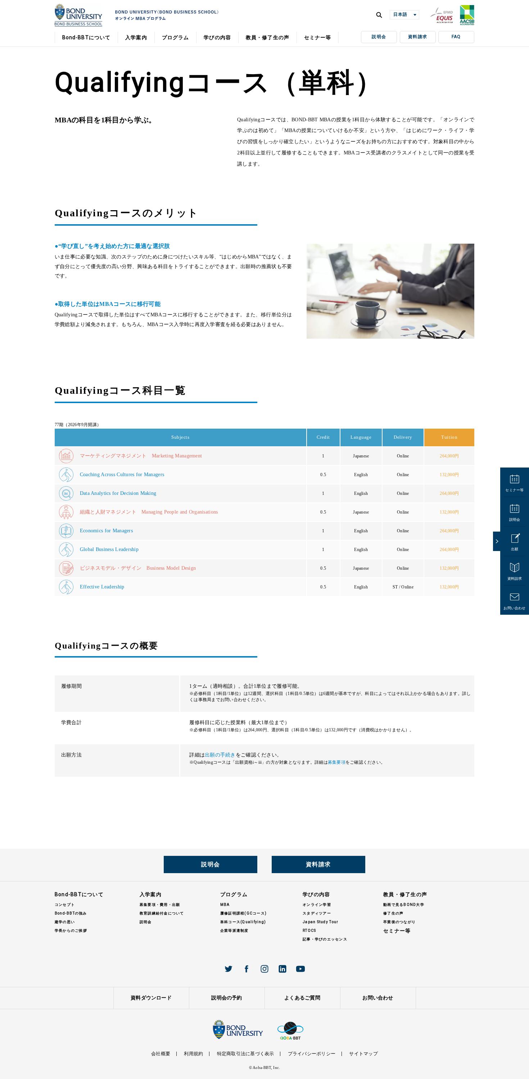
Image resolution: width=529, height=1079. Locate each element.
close (496, 541)
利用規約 (193, 1053)
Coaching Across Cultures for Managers (122, 474)
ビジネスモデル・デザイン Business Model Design (138, 568)
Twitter (228, 969)
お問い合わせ (514, 608)
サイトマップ (363, 1053)
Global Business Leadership (109, 549)
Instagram (264, 969)
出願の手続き (220, 755)
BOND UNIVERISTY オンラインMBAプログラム (78, 15)
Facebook (246, 969)
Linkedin (282, 969)
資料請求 (417, 36)
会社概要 (160, 1053)
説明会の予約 (226, 998)
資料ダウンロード (151, 998)
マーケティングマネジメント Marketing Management (141, 456)
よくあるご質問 (302, 998)
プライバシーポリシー (311, 1053)
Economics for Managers (106, 530)
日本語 (400, 14)
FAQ (456, 36)
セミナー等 (514, 490)
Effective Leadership (102, 587)
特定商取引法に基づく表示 (245, 1053)
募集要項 (336, 762)
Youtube (300, 969)
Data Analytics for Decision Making (118, 493)
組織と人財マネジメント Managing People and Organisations (149, 512)
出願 (514, 549)
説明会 (379, 36)
